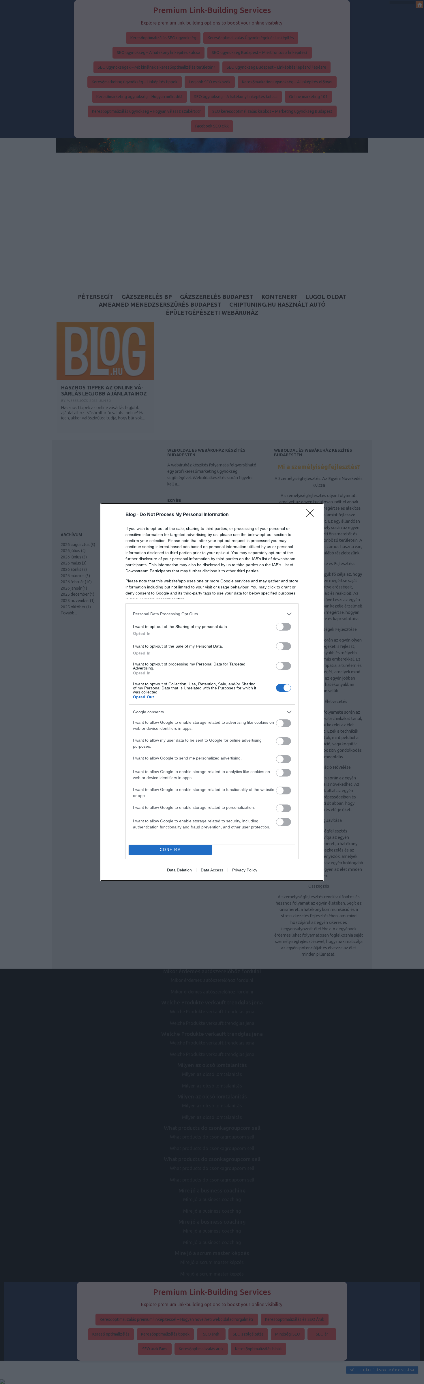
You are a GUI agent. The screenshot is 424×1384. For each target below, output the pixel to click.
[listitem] (212, 614)
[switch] (283, 627)
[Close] (311, 514)
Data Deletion (179, 870)
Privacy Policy (244, 870)
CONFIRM (170, 849)
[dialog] (212, 692)
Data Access (212, 870)
